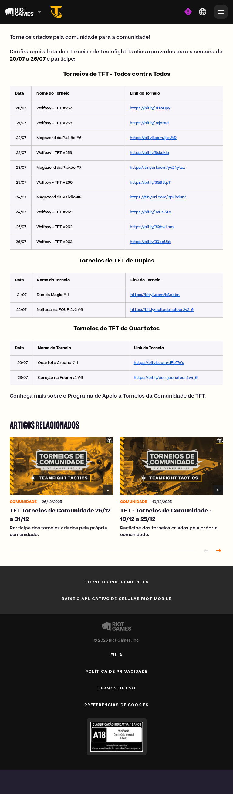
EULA (116, 654)
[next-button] (218, 551)
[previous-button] (206, 551)
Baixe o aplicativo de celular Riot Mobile (117, 598)
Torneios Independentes (116, 581)
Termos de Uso (116, 688)
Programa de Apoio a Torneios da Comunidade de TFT (136, 396)
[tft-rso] (56, 12)
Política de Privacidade (116, 671)
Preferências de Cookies (116, 704)
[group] (116, 488)
